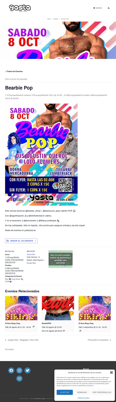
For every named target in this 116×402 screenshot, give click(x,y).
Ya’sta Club (31, 254)
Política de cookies (83, 398)
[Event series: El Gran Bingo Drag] (33, 326)
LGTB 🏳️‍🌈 (8, 281)
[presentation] (21, 308)
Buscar (86, 369)
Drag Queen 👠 (17, 279)
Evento (56, 19)
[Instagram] (19, 370)
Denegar (82, 392)
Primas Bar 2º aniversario (98, 340)
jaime (71, 46)
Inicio (49, 19)
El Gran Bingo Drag (12, 323)
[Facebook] (11, 370)
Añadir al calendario (21, 241)
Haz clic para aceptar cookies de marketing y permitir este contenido (60, 259)
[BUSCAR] (109, 8)
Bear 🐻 (8, 279)
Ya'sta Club (40, 398)
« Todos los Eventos (14, 71)
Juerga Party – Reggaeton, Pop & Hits (22, 340)
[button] (111, 372)
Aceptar (64, 392)
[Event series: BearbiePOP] (64, 330)
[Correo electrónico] (19, 379)
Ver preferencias (101, 392)
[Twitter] (27, 370)
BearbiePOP (46, 323)
